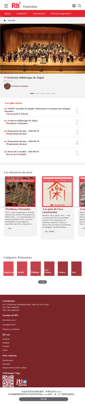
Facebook (6, 339)
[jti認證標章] (21, 383)
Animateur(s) (39, 13)
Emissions (11, 20)
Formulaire (6, 364)
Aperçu (7, 13)
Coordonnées (9, 301)
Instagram (6, 343)
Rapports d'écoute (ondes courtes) (14, 368)
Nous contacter (10, 355)
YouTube (6, 346)
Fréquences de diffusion (11, 329)
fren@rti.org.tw (8, 360)
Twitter (5, 350)
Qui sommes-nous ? (9, 320)
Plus (43, 282)
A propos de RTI (10, 315)
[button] (32, 93)
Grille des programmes (60, 13)
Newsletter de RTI (9, 325)
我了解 (43, 399)
